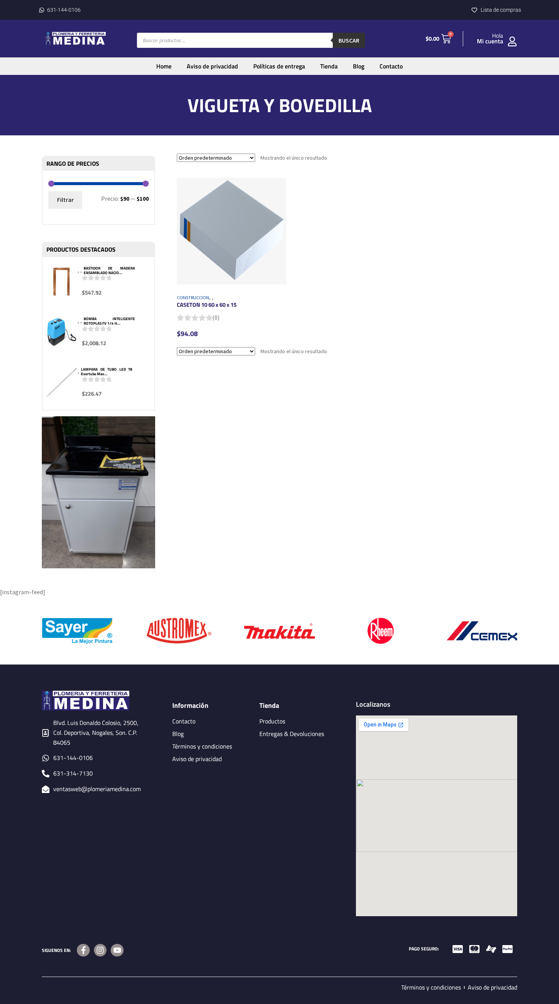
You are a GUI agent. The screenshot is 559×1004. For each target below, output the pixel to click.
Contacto (391, 66)
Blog (358, 66)
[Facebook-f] (83, 950)
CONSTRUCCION (193, 297)
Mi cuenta (490, 41)
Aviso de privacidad (212, 66)
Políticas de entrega (279, 66)
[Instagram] (100, 950)
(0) (215, 317)
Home (164, 66)
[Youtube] (117, 950)
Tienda (329, 66)
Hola (497, 35)
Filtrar (65, 199)
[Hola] (512, 41)
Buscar (348, 40)
